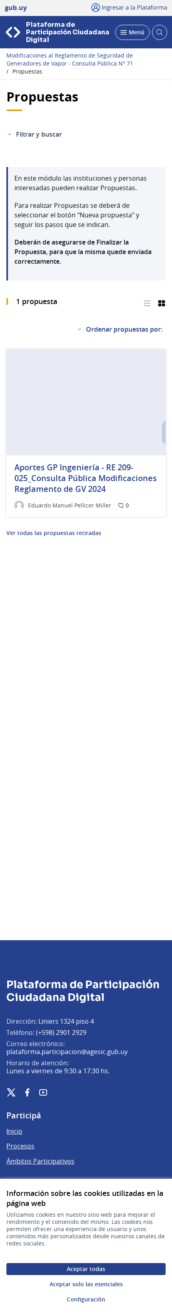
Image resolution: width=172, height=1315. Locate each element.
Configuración (86, 1299)
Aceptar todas (86, 1269)
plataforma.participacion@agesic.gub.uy (67, 1051)
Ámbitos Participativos (40, 1161)
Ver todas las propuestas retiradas (53, 533)
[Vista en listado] (147, 302)
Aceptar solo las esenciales (86, 1284)
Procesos (20, 1146)
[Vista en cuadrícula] (162, 302)
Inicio (14, 1131)
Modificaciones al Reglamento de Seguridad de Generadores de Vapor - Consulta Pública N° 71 (69, 59)
